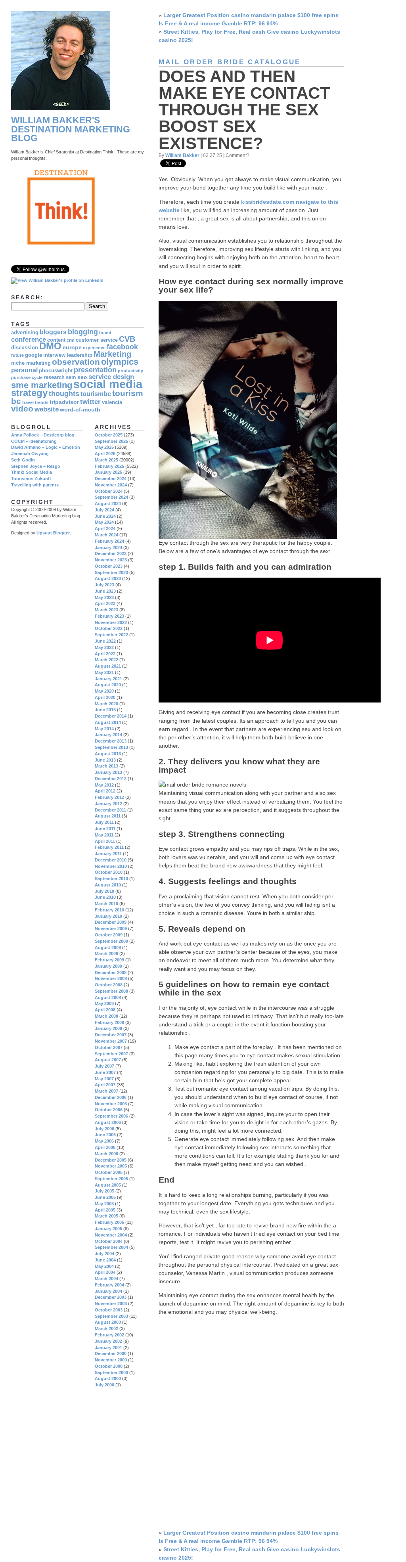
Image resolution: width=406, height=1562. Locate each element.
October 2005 (109, 1172)
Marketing (112, 354)
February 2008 (109, 1022)
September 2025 (111, 441)
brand (105, 332)
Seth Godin (23, 459)
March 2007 (106, 1091)
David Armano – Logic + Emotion (45, 447)
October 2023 (109, 566)
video (22, 408)
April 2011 (105, 841)
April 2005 (105, 1210)
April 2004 (105, 1272)
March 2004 (106, 1278)
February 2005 (109, 1222)
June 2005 (105, 1197)
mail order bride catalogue (230, 62)
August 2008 (108, 997)
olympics (119, 362)
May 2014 (104, 728)
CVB (127, 339)
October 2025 (109, 435)
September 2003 (111, 1316)
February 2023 (109, 616)
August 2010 (108, 884)
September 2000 (111, 1372)
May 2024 (104, 522)
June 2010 (105, 897)
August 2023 (108, 578)
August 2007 (108, 1059)
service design (111, 377)
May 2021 (104, 672)
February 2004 (109, 1285)
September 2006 (111, 1116)
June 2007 (105, 1072)
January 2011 (108, 853)
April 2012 (105, 791)
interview (54, 355)
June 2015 (105, 709)
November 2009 (111, 928)
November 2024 (111, 484)
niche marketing (31, 363)
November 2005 (111, 1166)
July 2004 (104, 1253)
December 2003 (110, 1297)
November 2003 (111, 1303)
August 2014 (108, 722)
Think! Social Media (31, 472)
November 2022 (111, 622)
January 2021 (108, 678)
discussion (24, 347)
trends (41, 402)
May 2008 (104, 1003)
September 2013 (111, 747)
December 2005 (110, 1160)
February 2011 (109, 847)
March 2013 (106, 766)
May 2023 (104, 597)
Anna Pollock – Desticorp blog (43, 435)
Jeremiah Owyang (30, 453)
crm (71, 340)
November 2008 (111, 978)
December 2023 (110, 553)
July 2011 (104, 822)
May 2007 (104, 1078)
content (56, 340)
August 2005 (108, 1185)
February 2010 (109, 909)
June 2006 (105, 1134)
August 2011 (108, 816)
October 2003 (109, 1309)
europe (72, 347)
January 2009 (108, 966)
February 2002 (109, 1334)
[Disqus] (251, 1421)
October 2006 (109, 1109)
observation (76, 361)
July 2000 (104, 1384)
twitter (90, 402)
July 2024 (104, 509)
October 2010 (109, 872)
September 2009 (111, 941)
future (17, 355)
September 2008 (111, 991)
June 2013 (105, 760)
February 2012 (109, 797)
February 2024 (109, 541)
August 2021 (108, 666)
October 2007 (109, 1047)
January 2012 (108, 803)
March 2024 (106, 534)
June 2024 (105, 516)
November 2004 (111, 1235)
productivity (130, 370)
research (54, 377)
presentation (95, 370)
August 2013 (108, 753)
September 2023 (111, 572)
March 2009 (106, 953)
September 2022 (111, 634)
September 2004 (111, 1247)
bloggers (53, 332)
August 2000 (108, 1378)
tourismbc (95, 393)
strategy (29, 393)
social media (107, 383)
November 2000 (111, 1359)
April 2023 (105, 603)
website (46, 409)
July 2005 (104, 1191)
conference (28, 339)
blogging (83, 332)
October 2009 (109, 934)
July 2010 (104, 891)
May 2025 (104, 447)
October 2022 (109, 628)
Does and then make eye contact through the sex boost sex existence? (244, 110)
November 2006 (111, 1103)
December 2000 (110, 1353)
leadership (79, 355)
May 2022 (104, 647)
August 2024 (108, 503)
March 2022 (106, 659)
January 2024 (108, 547)
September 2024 (111, 497)
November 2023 (111, 559)
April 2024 (105, 528)
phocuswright (56, 370)
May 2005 (104, 1203)
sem (71, 377)
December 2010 (110, 860)
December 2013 (110, 741)
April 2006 (105, 1147)
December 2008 (110, 972)
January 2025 (108, 472)
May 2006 (104, 1141)
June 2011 (105, 828)
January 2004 (108, 1291)
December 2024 (110, 478)
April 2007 (105, 1084)
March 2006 (106, 1153)
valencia (112, 402)
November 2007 (111, 1041)
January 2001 (108, 1347)
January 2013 (108, 772)
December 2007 (110, 1034)
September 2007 (111, 1053)
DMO (50, 346)
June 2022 (105, 641)
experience (94, 347)
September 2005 (111, 1178)
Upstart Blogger (53, 532)
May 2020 (104, 691)
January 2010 (108, 916)
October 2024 (109, 491)
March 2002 (106, 1328)
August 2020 (108, 684)
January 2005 (108, 1228)
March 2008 (106, 1016)
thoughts (64, 393)
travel (28, 402)
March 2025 (106, 459)
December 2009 (110, 922)
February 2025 (109, 466)
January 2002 (108, 1341)
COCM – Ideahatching (34, 441)
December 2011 (110, 810)
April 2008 (105, 1009)
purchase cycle (26, 377)
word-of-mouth (80, 409)
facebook (122, 347)
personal (24, 370)
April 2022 (105, 653)
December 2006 (110, 1097)
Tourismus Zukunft (31, 478)
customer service (97, 340)
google (33, 355)
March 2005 (106, 1216)
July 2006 (104, 1128)
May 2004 (104, 1266)
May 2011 (104, 835)
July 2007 (104, 1066)
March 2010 (106, 903)
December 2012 (110, 778)
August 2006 (108, 1122)
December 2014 (110, 716)
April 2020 (105, 697)
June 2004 (105, 1260)
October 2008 (109, 984)
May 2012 (104, 785)
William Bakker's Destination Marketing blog (70, 129)
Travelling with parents (35, 484)
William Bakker (182, 155)
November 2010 (111, 866)
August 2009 (108, 947)
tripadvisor (64, 402)
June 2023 (105, 591)
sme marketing (41, 385)
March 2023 (106, 609)
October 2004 (109, 1241)
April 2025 (105, 453)
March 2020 (106, 703)
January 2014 (108, 734)
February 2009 (109, 959)
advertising (24, 332)
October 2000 (109, 1366)
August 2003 (108, 1322)
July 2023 (104, 584)
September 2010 (111, 878)
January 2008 (108, 1028)
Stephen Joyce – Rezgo (35, 466)
